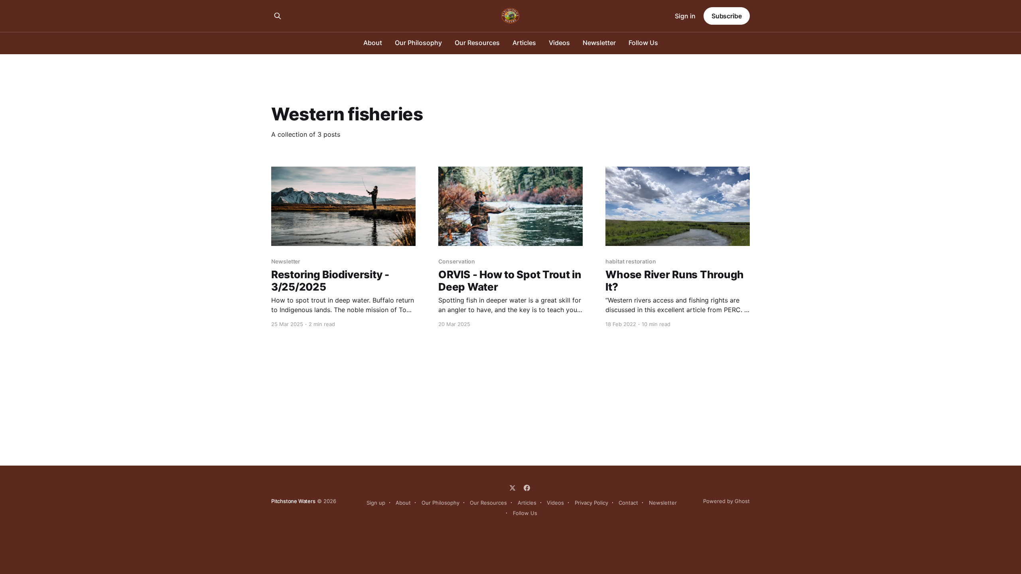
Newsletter (599, 43)
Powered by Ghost (726, 501)
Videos (559, 43)
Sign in (685, 16)
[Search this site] (277, 16)
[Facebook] (527, 488)
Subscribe (727, 16)
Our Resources (477, 43)
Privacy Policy (591, 502)
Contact (628, 502)
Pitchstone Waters (293, 501)
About (372, 43)
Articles (524, 43)
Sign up (376, 502)
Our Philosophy (418, 43)
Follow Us (643, 43)
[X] (512, 488)
